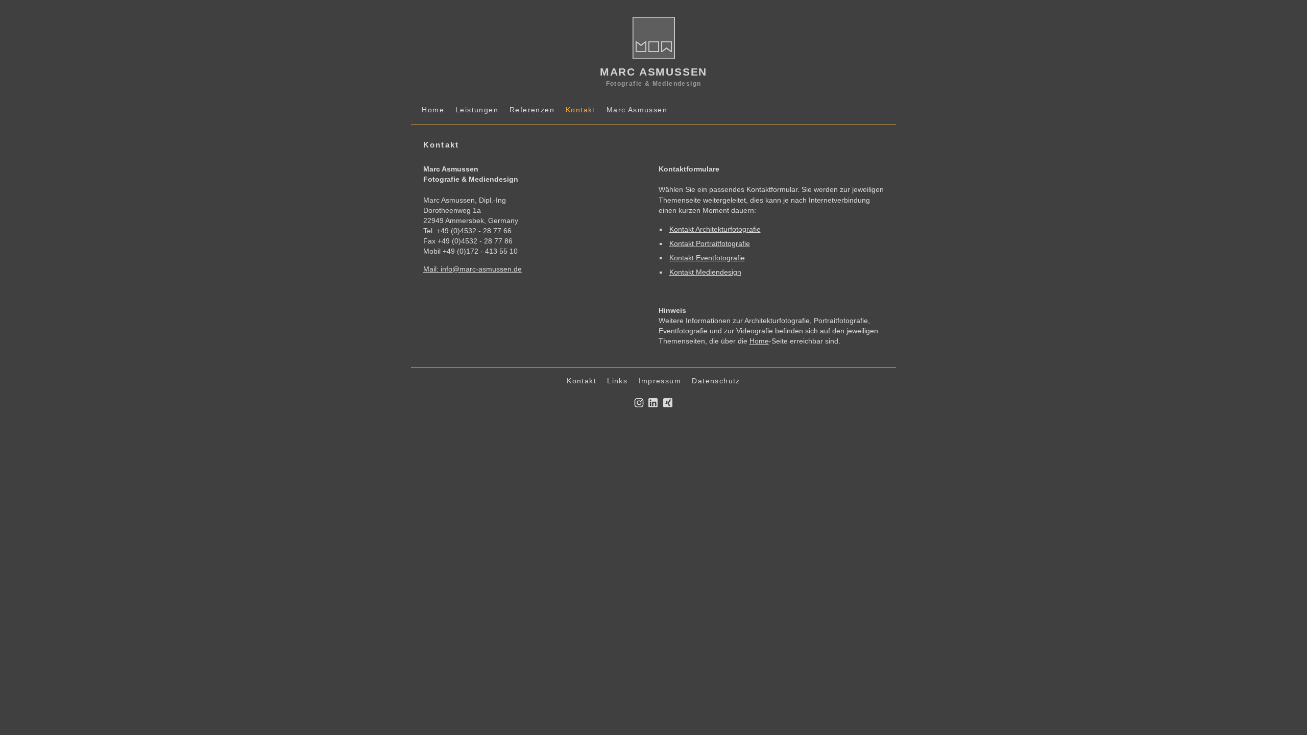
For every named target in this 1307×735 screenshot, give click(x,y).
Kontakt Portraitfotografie (709, 243)
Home (433, 110)
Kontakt (581, 381)
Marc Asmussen (637, 110)
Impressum (660, 381)
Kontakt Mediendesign (705, 272)
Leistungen (476, 110)
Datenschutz (716, 381)
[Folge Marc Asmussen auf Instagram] (638, 405)
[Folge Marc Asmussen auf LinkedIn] (653, 405)
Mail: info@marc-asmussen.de (472, 269)
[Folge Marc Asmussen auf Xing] (668, 405)
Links (617, 381)
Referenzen (532, 110)
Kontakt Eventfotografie (707, 258)
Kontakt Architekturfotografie (715, 229)
